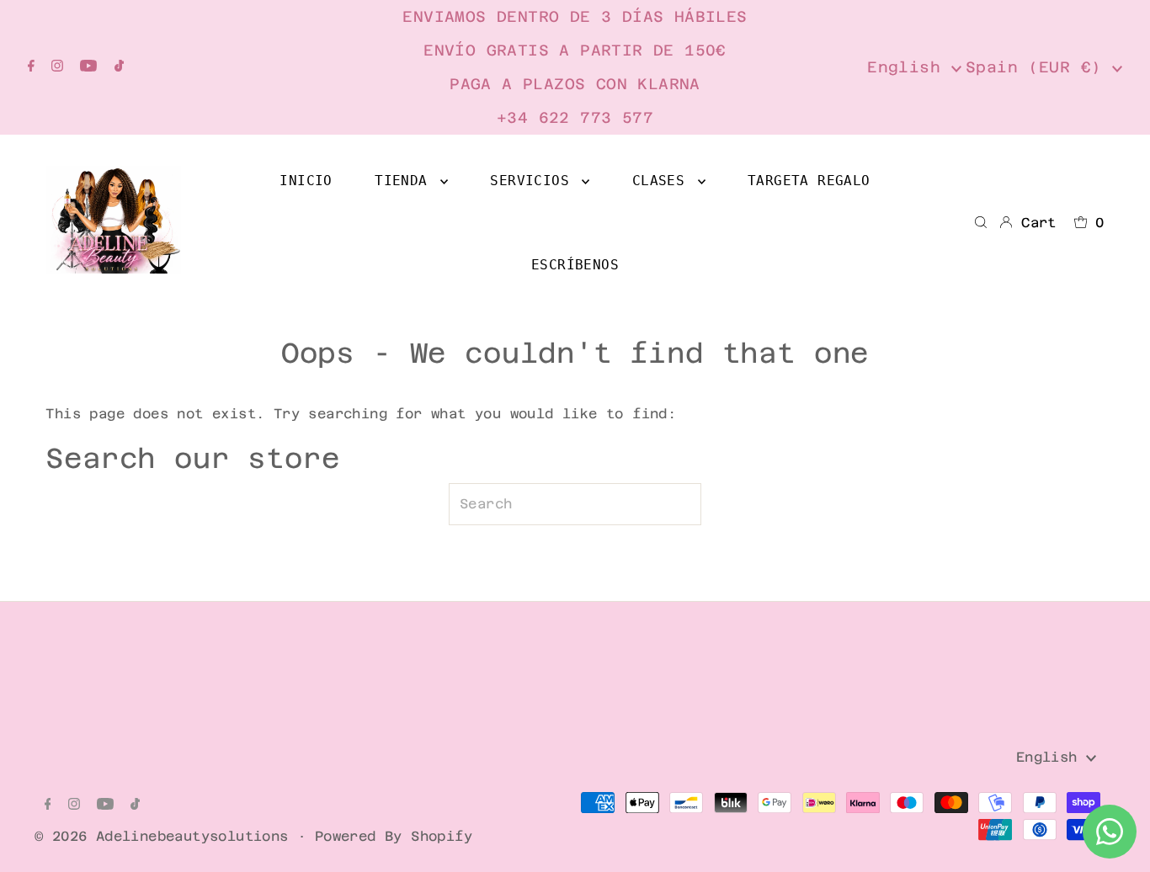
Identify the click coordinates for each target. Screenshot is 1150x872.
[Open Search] (981, 223)
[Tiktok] (119, 67)
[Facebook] (31, 67)
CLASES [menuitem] (663, 181)
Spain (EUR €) (1039, 67)
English (909, 67)
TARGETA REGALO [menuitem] (809, 181)
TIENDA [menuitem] (405, 181)
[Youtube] (88, 67)
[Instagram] (57, 67)
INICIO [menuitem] (306, 181)
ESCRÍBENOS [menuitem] (575, 265)
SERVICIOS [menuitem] (534, 181)
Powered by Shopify (393, 836)
